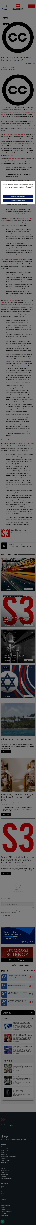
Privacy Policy (22, 187)
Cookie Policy (28, 187)
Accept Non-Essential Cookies (18, 196)
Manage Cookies (18, 192)
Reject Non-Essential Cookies (18, 200)
